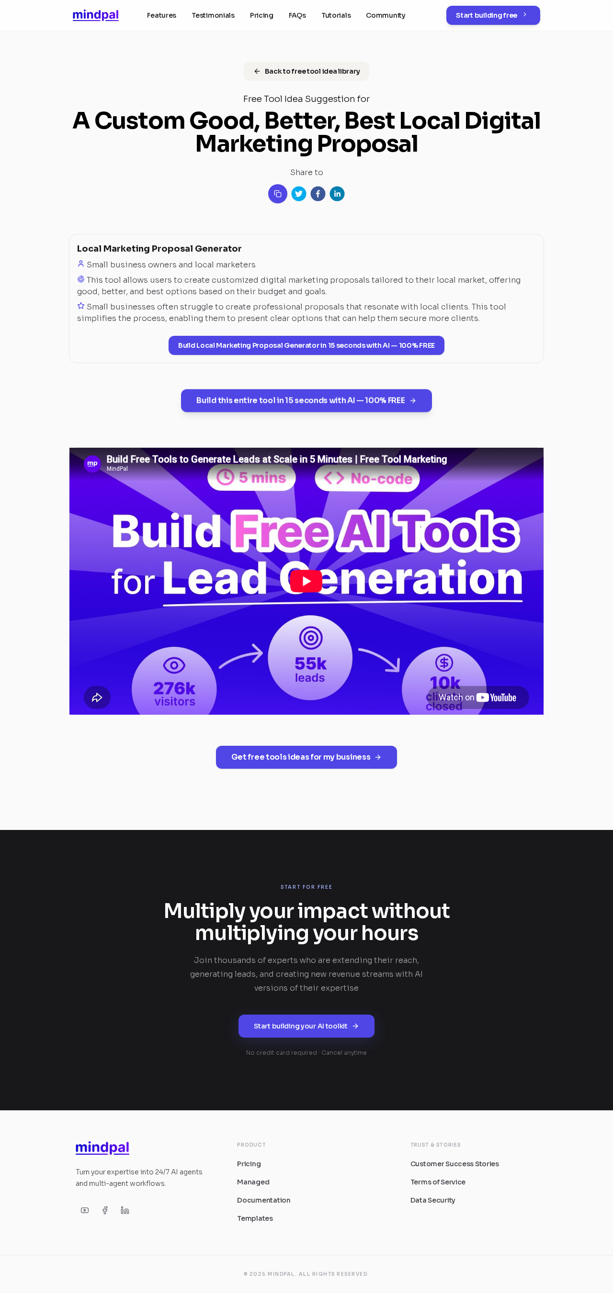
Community (385, 15)
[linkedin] (337, 193)
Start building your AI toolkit (301, 1026)
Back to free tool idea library (312, 71)
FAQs (297, 15)
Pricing (261, 15)
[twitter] (298, 193)
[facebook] (318, 193)
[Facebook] (105, 1210)
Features (161, 15)
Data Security (432, 1200)
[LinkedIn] (125, 1210)
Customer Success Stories (454, 1164)
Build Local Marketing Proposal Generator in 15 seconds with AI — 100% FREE (306, 345)
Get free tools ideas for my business (300, 757)
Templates (254, 1218)
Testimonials (213, 15)
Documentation (263, 1200)
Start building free (486, 15)
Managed (253, 1182)
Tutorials (336, 15)
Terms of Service (438, 1182)
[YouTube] (85, 1210)
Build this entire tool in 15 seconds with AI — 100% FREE (300, 399)
